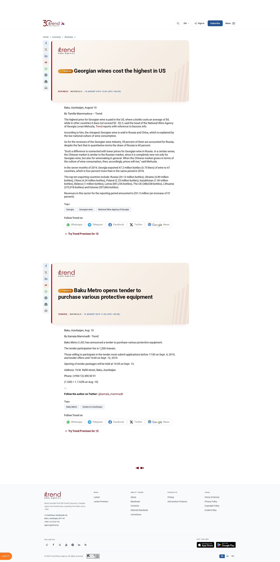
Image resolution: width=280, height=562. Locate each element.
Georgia (70, 209)
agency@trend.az (51, 525)
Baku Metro (71, 407)
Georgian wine (86, 209)
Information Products (177, 501)
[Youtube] (66, 544)
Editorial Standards (139, 510)
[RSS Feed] (85, 544)
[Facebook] (53, 544)
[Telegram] (72, 544)
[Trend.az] (54, 23)
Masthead (135, 501)
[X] (59, 544)
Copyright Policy (212, 506)
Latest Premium (101, 501)
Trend (99, 126)
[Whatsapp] (47, 544)
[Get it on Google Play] (226, 545)
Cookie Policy (211, 510)
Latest (97, 497)
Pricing (171, 497)
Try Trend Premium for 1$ (83, 233)
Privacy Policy (211, 501)
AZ (227, 556)
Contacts (135, 506)
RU (233, 556)
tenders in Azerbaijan (92, 407)
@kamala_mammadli (110, 393)
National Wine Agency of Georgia (113, 209)
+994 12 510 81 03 (51, 522)
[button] (46, 43)
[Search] (178, 23)
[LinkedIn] (79, 544)
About (133, 497)
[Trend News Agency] (52, 495)
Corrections (136, 514)
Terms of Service (212, 497)
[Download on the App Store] (205, 545)
